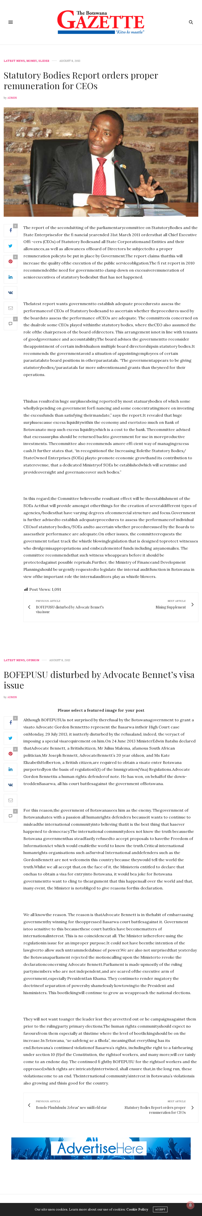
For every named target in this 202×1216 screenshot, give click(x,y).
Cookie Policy (137, 1209)
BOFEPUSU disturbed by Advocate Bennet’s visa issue (99, 679)
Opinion (32, 660)
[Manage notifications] (190, 1205)
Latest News (14, 61)
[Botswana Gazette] (101, 22)
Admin (12, 97)
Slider (43, 61)
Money (31, 61)
